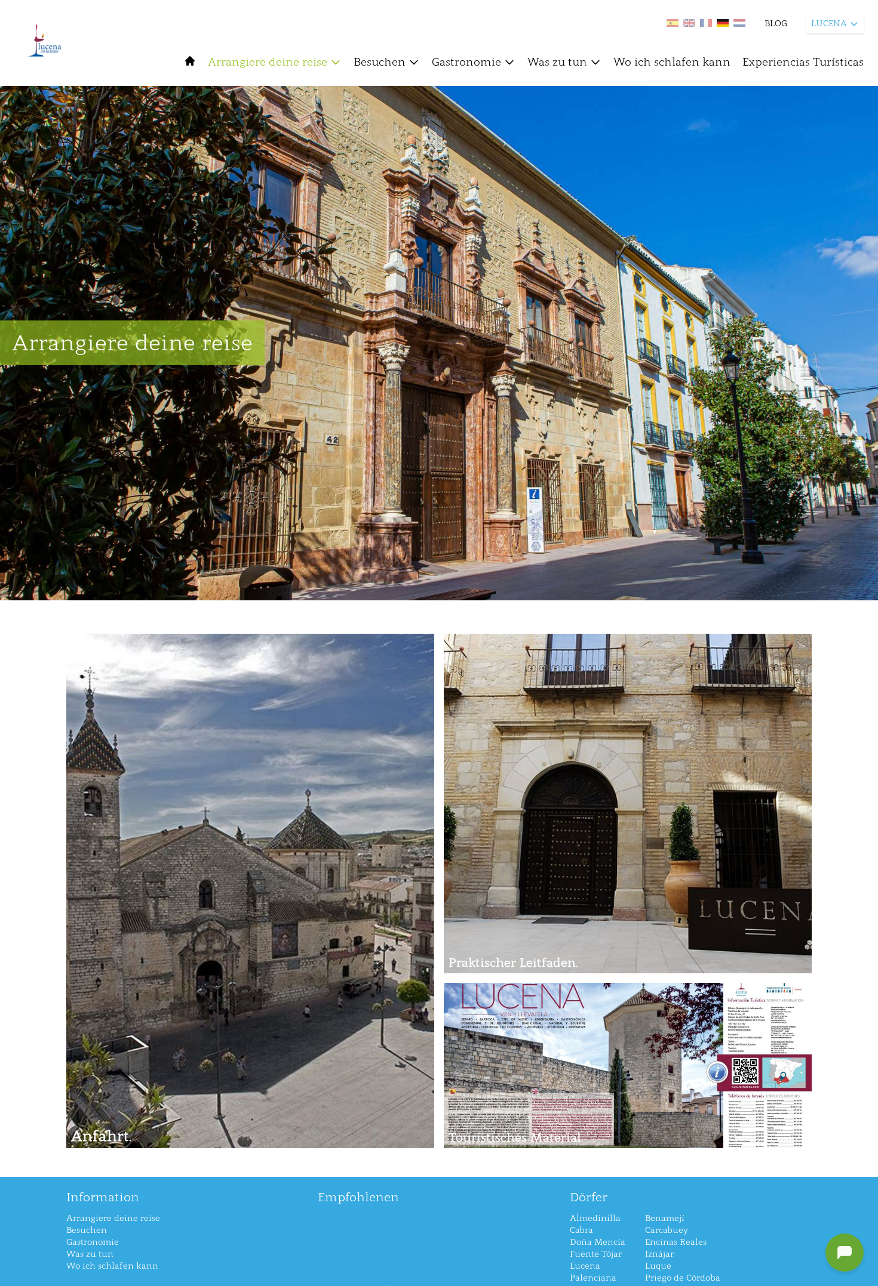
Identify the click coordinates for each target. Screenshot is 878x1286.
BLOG (776, 23)
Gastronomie (466, 62)
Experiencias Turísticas (803, 62)
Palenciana (593, 1278)
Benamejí (664, 1218)
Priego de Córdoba (682, 1278)
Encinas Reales (676, 1242)
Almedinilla (595, 1218)
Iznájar (659, 1254)
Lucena (585, 1266)
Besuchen (380, 62)
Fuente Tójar (596, 1254)
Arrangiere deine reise (267, 62)
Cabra (581, 1230)
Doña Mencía (597, 1242)
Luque (658, 1266)
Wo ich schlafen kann (671, 62)
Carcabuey (666, 1230)
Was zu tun (557, 62)
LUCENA (829, 23)
